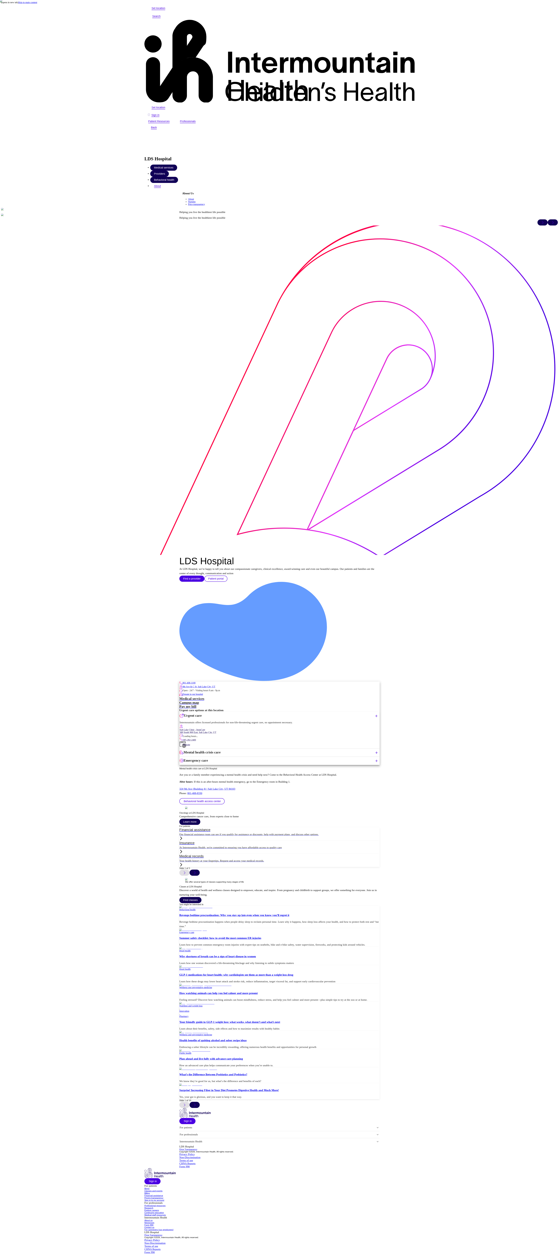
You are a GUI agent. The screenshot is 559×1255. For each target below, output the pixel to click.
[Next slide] (195, 873)
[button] (202, 801)
